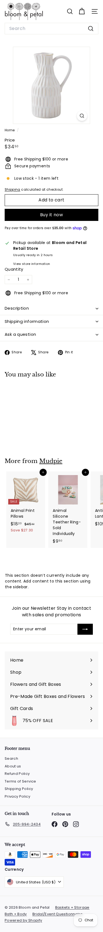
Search (11, 758)
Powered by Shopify (23, 920)
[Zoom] (82, 116)
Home (10, 130)
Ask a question (20, 334)
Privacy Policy (17, 796)
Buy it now (51, 215)
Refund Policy (17, 773)
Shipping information (27, 321)
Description (17, 308)
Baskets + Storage (72, 907)
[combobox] (51, 28)
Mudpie (50, 461)
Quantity (14, 269)
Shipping (12, 189)
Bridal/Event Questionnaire (57, 914)
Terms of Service (20, 781)
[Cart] (81, 11)
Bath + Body (16, 914)
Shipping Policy (19, 788)
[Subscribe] (85, 629)
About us (13, 766)
